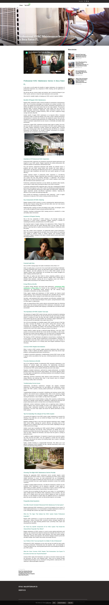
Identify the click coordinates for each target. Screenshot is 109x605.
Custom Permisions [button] (61, 602)
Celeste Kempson (23, 42)
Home (21, 5)
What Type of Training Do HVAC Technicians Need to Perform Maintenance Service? (81, 80)
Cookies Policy (48, 602)
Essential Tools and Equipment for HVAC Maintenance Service (81, 55)
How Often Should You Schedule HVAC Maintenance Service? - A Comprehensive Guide (82, 64)
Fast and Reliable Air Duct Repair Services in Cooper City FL (81, 72)
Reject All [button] (70, 602)
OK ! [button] (54, 602)
